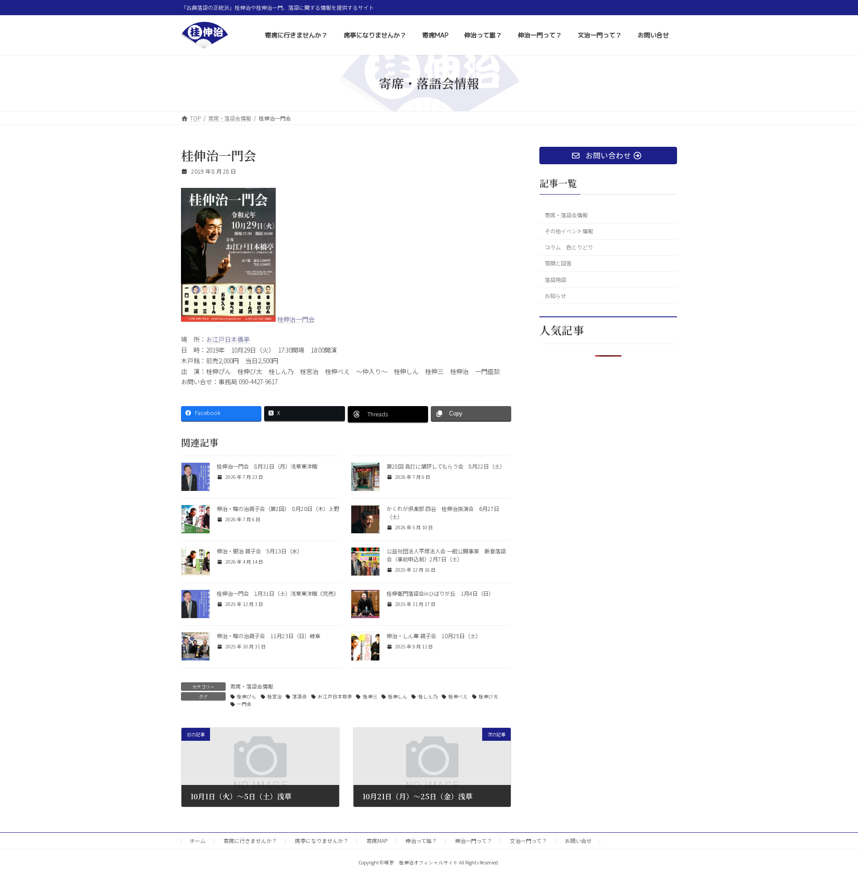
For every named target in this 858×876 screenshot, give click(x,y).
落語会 (299, 696)
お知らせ (555, 296)
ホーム (197, 840)
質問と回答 (558, 264)
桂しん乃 (427, 696)
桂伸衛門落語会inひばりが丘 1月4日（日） (440, 594)
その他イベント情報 (569, 231)
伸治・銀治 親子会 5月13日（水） (260, 551)
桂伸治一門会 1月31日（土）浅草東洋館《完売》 (278, 594)
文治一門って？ (528, 840)
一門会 (244, 704)
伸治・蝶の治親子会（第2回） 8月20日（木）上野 (278, 509)
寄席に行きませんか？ (250, 840)
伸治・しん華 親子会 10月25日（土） (434, 636)
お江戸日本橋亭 (228, 339)
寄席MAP (376, 840)
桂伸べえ (458, 696)
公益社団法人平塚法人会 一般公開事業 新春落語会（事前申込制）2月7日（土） (446, 555)
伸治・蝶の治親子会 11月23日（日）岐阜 (268, 636)
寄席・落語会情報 (251, 686)
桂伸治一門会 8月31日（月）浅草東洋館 (267, 466)
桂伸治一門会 (296, 319)
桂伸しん (398, 696)
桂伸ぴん (247, 696)
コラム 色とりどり (569, 247)
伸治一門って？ (473, 840)
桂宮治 (274, 696)
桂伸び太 (488, 696)
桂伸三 (370, 696)
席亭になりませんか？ (322, 840)
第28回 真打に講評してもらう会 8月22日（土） (446, 466)
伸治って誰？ (421, 840)
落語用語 (555, 280)
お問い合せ (578, 840)
